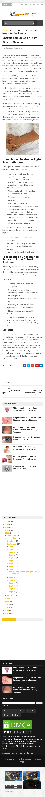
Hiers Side (13, 774)
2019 (7, 605)
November (12, 538)
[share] (18, 773)
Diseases (12, 30)
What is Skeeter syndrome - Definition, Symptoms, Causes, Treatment (25, 429)
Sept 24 (12, 555)
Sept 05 (12, 586)
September (12, 544)
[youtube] (34, 4)
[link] (8, 774)
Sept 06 (12, 583)
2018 (7, 607)
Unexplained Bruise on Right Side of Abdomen (24, 572)
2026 (7, 521)
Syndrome (16, 715)
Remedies (31, 711)
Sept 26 (12, 552)
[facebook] (22, 4)
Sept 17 (12, 560)
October (11, 541)
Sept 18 (12, 558)
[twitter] (26, 4)
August (10, 595)
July (9, 598)
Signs (6, 715)
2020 (7, 602)
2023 (7, 530)
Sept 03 (12, 589)
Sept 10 (12, 569)
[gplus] (30, 4)
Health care (22, 30)
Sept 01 (12, 591)
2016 (7, 613)
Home (4, 30)
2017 (7, 610)
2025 (7, 524)
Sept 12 (12, 563)
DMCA (4, 748)
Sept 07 (12, 580)
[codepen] (38, 4)
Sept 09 (12, 577)
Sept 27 (12, 549)
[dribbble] (42, 4)
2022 (7, 533)
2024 (7, 527)
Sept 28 (12, 546)
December (11, 535)
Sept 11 (12, 566)
